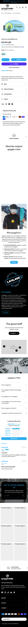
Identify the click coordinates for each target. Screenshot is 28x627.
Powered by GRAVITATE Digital (13, 623)
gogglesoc (6, 623)
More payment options (14, 67)
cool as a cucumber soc (17, 13)
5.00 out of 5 (17, 424)
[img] (4, 447)
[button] (22, 7)
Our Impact (5, 312)
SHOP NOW (13, 333)
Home (2, 13)
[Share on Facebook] (9, 104)
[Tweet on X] (6, 104)
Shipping (3, 44)
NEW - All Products (8, 13)
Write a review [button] (14, 438)
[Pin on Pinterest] (12, 104)
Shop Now (14, 262)
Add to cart (19, 59)
